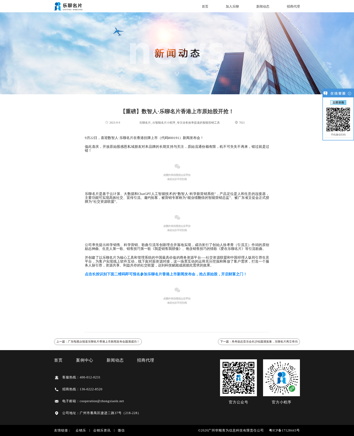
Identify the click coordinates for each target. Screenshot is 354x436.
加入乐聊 (232, 6)
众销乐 (81, 430)
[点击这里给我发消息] (338, 102)
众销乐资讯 (102, 430)
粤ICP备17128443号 (284, 430)
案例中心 (84, 360)
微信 (121, 430)
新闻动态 (262, 6)
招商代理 (293, 6)
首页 (205, 6)
